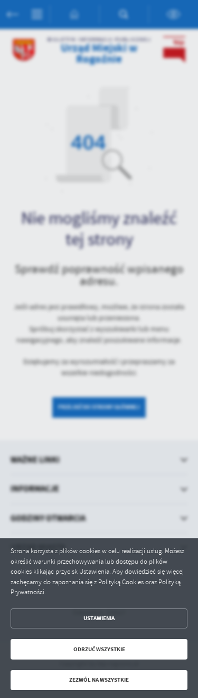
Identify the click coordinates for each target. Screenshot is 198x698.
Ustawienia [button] (99, 618)
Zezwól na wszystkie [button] (99, 680)
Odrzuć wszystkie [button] (99, 649)
